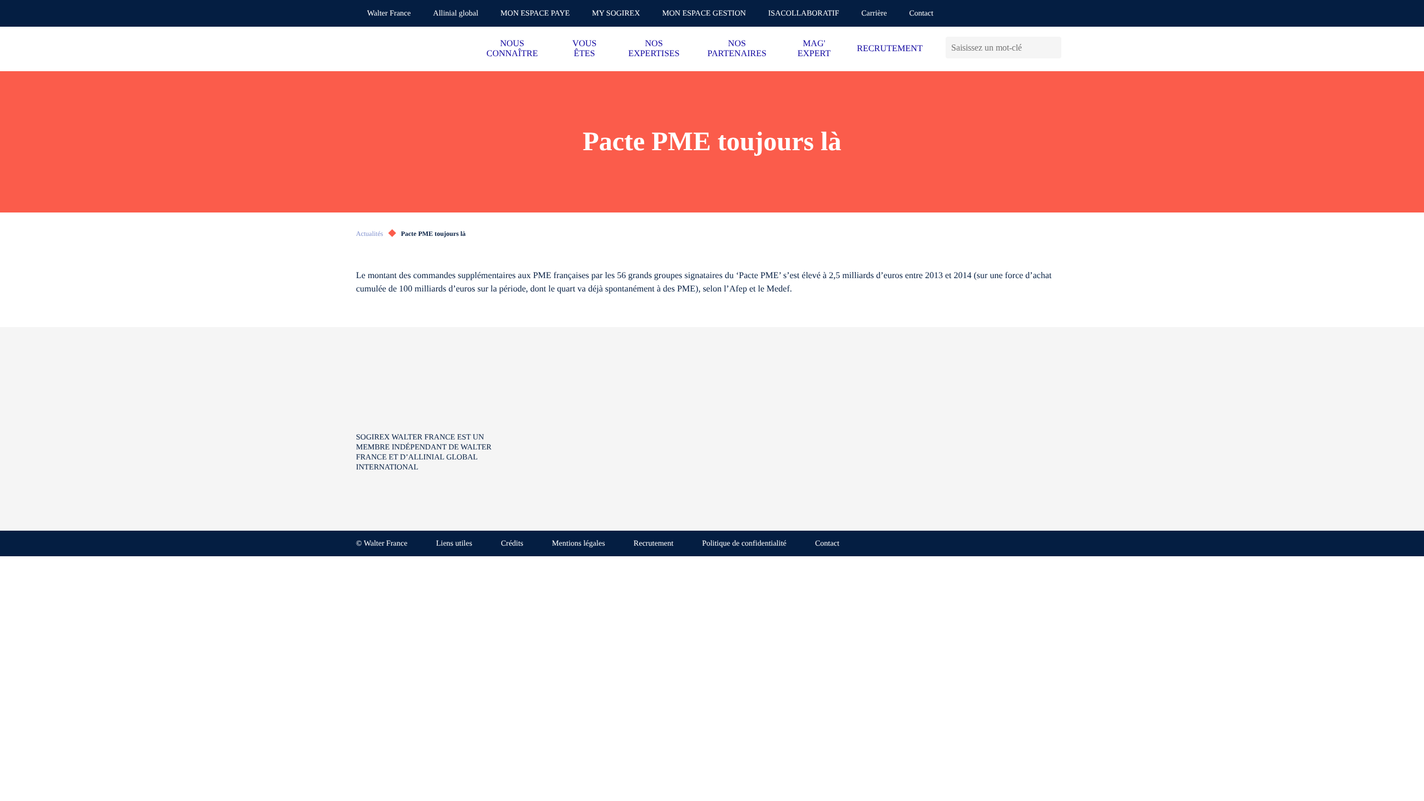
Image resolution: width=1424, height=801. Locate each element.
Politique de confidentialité (744, 544)
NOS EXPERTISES (653, 48)
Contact (921, 13)
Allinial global (455, 13)
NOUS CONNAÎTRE (512, 48)
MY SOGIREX (616, 13)
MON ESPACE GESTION (704, 13)
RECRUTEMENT (889, 48)
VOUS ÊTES (584, 48)
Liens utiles (454, 544)
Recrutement (654, 544)
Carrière (874, 13)
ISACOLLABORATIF (803, 13)
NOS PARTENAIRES (737, 48)
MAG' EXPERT (814, 48)
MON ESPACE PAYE (535, 13)
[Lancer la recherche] (1052, 47)
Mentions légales (578, 544)
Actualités (369, 234)
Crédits (512, 544)
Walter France (389, 13)
